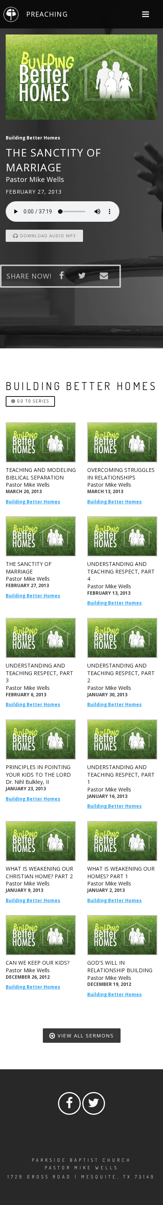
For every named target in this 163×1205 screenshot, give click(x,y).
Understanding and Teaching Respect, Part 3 (39, 673)
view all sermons (85, 1035)
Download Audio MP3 (47, 235)
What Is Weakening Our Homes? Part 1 (121, 872)
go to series (32, 401)
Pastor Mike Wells (28, 484)
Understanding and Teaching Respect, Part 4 (121, 571)
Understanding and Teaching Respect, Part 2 (121, 673)
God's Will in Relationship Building (119, 966)
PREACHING (47, 14)
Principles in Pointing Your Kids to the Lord (38, 770)
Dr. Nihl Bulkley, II (27, 781)
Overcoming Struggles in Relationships (121, 473)
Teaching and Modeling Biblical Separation (41, 473)
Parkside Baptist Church (82, 1160)
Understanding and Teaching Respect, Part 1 (121, 774)
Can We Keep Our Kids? (37, 962)
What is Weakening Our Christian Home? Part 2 (39, 872)
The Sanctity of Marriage (29, 567)
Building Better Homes (33, 501)
